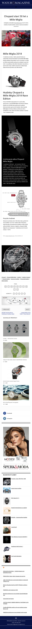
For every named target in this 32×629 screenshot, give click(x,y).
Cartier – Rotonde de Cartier (10, 338)
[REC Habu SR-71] (7, 501)
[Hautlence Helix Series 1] (7, 549)
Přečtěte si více (16, 266)
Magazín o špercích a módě (12, 567)
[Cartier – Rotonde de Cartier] (16, 328)
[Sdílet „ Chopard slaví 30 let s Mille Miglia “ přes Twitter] (8, 286)
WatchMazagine (18, 22)
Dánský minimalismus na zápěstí (19, 507)
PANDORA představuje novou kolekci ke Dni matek (15, 612)
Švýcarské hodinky (24, 279)
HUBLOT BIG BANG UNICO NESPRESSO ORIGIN (15, 359)
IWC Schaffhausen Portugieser (10, 402)
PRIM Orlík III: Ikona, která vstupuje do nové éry (14, 576)
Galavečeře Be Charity (8, 598)
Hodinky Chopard (26, 277)
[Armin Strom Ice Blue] (7, 491)
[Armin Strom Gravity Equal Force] (16, 371)
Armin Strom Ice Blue (16, 488)
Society (17, 24)
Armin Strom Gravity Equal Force (11, 381)
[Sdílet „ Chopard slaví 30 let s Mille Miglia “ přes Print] (17, 289)
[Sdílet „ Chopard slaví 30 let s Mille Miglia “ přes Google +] (11, 286)
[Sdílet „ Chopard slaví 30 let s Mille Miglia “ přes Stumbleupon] (26, 286)
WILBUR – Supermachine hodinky (19, 517)
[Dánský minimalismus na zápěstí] (7, 510)
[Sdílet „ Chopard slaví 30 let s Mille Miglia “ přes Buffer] (23, 286)
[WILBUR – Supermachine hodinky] (7, 520)
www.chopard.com (10, 235)
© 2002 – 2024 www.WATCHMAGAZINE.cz (16, 627)
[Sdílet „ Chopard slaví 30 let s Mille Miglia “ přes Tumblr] (14, 286)
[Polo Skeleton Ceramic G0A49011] (7, 539)
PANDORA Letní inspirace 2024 (10, 590)
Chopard (4, 277)
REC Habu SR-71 (15, 498)
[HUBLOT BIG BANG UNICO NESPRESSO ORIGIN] (16, 350)
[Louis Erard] (7, 530)
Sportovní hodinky (23, 24)
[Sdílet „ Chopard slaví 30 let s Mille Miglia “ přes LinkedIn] (20, 286)
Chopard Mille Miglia (11, 277)
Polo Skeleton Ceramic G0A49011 (19, 536)
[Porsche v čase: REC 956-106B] (7, 481)
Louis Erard (14, 527)
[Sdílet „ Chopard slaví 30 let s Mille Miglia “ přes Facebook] (5, 286)
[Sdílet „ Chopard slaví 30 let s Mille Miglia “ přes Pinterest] (17, 286)
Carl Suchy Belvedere (16, 556)
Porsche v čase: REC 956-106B (16, 251)
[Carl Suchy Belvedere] (7, 559)
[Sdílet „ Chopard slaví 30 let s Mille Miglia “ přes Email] (14, 289)
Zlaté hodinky (5, 280)
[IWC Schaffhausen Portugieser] (16, 392)
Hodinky (6, 24)
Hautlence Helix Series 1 (17, 546)
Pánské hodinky (11, 24)
